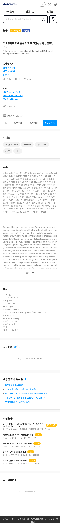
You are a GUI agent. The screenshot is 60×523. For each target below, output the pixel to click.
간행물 (50, 11)
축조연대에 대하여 (15, 460)
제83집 (6, 75)
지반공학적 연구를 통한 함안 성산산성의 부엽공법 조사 (25, 397)
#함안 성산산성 (11, 144)
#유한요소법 (42, 144)
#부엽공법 (27, 144)
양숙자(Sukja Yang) (11, 99)
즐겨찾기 (52, 22)
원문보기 (18, 123)
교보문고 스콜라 (8, 519)
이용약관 (21, 519)
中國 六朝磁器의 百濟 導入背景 (17, 401)
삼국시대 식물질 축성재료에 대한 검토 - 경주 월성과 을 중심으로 (23, 425)
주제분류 (10, 11)
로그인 (42, 4)
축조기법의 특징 (14, 452)
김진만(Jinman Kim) (11, 91)
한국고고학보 (9, 71)
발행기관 (30, 11)
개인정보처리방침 (35, 519)
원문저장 (34, 123)
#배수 (17, 151)
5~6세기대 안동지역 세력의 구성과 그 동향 (21, 389)
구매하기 (48, 123)
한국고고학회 (9, 67)
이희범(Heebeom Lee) (13, 95)
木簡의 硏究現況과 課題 (18, 434)
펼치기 (28, 273)
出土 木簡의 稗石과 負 (17, 443)
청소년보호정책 (51, 519)
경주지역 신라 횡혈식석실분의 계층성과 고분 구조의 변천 (26, 393)
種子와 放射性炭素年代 (14, 385)
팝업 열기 (18, 346)
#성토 (7, 151)
